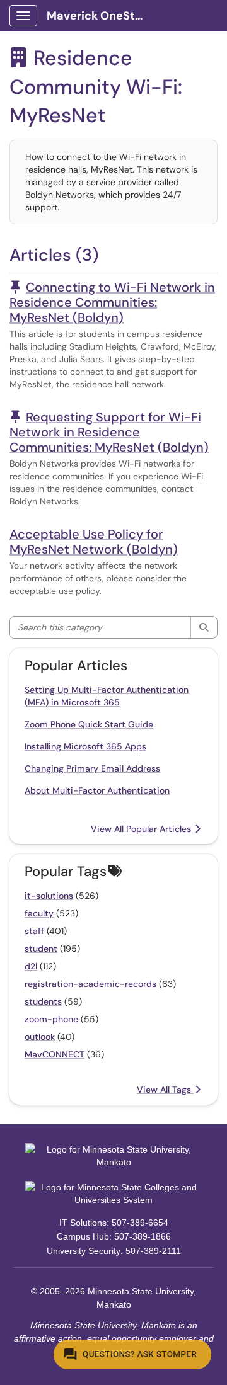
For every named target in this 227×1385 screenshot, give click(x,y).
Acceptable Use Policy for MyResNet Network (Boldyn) (93, 541)
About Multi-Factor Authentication (97, 790)
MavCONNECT (54, 1054)
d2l (31, 966)
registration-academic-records (90, 983)
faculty (39, 913)
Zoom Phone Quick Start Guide (89, 724)
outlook (40, 1036)
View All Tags (165, 1089)
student (41, 948)
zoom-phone (51, 1019)
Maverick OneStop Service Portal (102, 15)
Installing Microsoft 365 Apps (85, 746)
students (43, 1001)
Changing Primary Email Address (92, 768)
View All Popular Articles (142, 829)
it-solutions (49, 895)
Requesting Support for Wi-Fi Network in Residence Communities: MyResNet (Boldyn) (109, 432)
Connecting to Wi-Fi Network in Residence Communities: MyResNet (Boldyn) (112, 302)
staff (34, 931)
